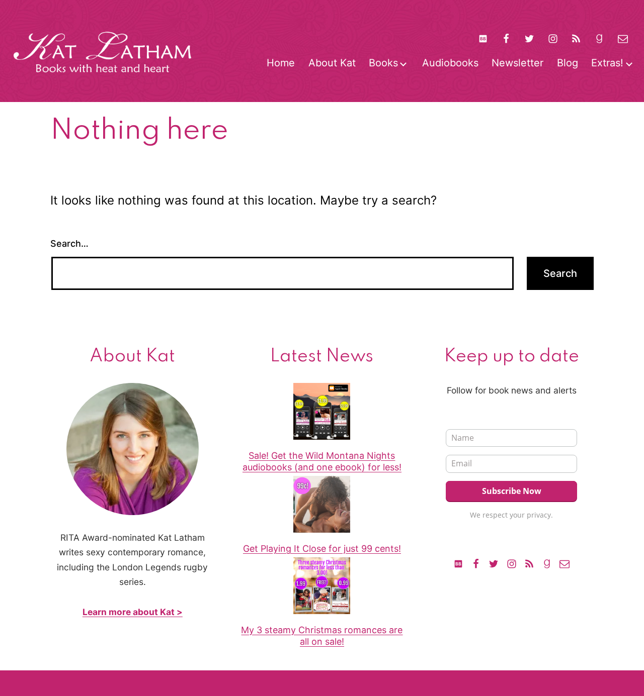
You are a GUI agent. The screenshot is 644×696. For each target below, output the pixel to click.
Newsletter (517, 63)
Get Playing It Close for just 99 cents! (322, 548)
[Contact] (622, 38)
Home (281, 63)
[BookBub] (482, 38)
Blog (567, 63)
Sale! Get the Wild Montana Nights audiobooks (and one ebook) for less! (322, 461)
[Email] (564, 563)
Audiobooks (450, 63)
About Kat (332, 63)
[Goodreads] (599, 38)
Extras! (607, 63)
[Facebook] (506, 38)
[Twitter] (529, 38)
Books (383, 63)
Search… (69, 243)
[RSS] (576, 38)
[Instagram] (553, 38)
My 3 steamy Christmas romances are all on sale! (322, 636)
